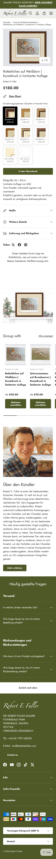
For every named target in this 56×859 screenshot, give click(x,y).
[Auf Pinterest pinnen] (26, 245)
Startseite (6, 22)
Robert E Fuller (10, 81)
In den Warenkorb (28, 171)
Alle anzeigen (46, 336)
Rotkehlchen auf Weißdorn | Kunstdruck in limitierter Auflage (27, 24)
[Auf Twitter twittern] (13, 245)
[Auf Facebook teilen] (19, 245)
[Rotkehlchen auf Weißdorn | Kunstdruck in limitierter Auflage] (15, 354)
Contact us (12, 754)
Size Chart (15, 96)
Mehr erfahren (14, 567)
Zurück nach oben (28, 687)
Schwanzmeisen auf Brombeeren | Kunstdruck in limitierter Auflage (40, 379)
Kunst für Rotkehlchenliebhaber (25, 22)
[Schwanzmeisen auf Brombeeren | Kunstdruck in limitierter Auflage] (40, 354)
